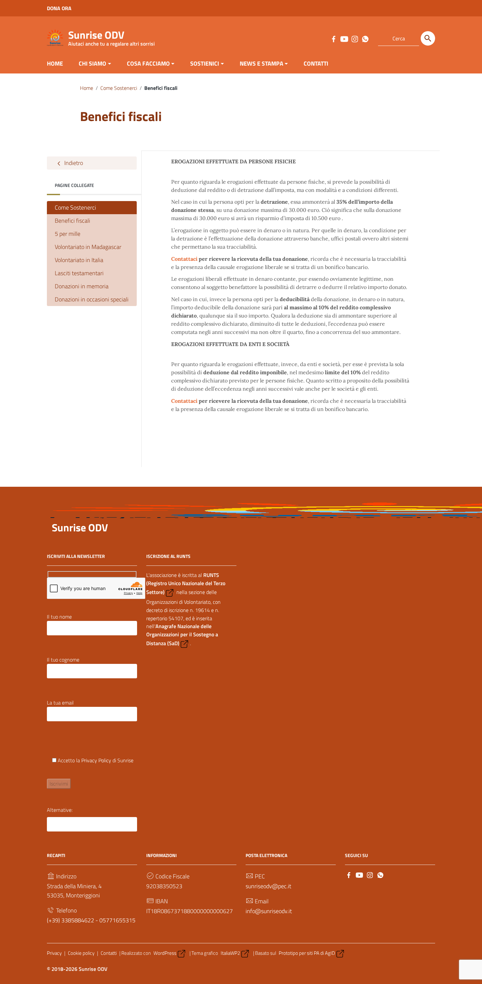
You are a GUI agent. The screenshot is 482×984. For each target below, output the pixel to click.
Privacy (54, 953)
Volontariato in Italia (79, 260)
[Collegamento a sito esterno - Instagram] (354, 38)
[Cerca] (428, 38)
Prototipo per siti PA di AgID (307, 953)
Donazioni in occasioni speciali (92, 299)
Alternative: (59, 810)
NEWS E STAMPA (261, 63)
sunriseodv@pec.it (268, 886)
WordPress (164, 953)
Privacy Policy (96, 760)
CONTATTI (316, 63)
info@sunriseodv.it (269, 911)
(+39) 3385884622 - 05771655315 (91, 920)
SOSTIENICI (204, 63)
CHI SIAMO (92, 63)
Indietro (73, 162)
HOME (55, 63)
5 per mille (67, 233)
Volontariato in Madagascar (88, 246)
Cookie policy (81, 953)
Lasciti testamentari (79, 273)
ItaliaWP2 (230, 953)
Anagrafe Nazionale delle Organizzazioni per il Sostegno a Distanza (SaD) (182, 634)
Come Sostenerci (118, 88)
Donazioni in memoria (82, 286)
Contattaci (184, 259)
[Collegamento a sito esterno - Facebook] (333, 38)
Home (86, 88)
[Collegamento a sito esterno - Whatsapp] (365, 38)
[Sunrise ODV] (55, 37)
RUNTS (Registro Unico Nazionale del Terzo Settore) (185, 583)
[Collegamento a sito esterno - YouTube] (344, 38)
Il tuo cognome (63, 660)
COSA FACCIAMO (148, 63)
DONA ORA (59, 8)
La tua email (60, 703)
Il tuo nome (59, 617)
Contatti (109, 953)
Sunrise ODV (111, 36)
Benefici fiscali (72, 220)
